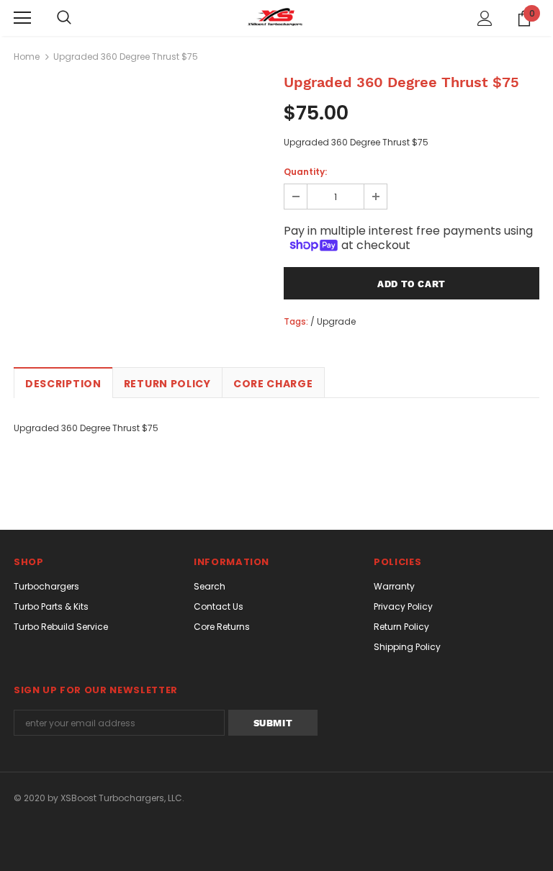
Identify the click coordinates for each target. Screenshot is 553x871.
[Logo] (276, 17)
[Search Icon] (64, 18)
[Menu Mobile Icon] (22, 18)
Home (27, 56)
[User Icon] (485, 18)
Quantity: (305, 172)
